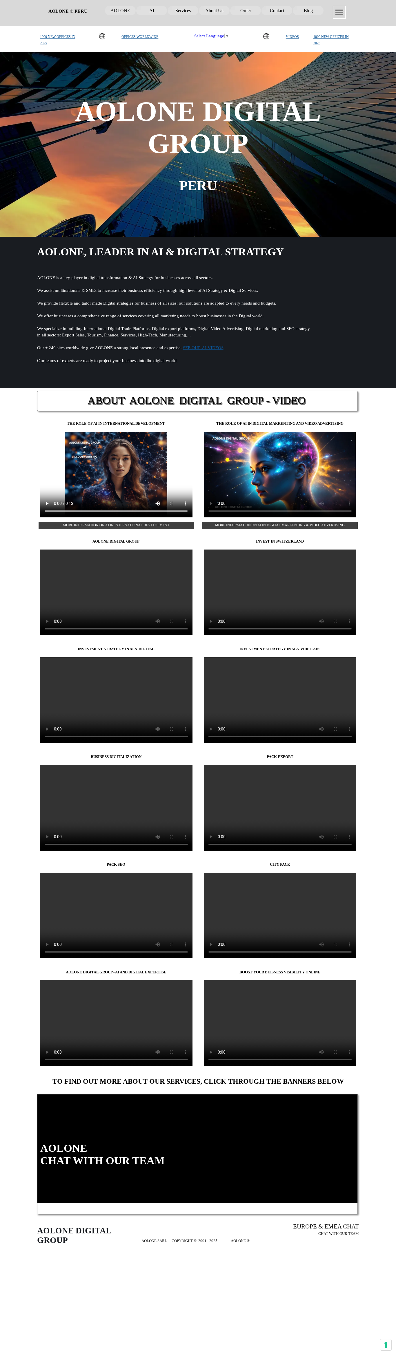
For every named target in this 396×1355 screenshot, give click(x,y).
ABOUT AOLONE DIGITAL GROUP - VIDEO (197, 400)
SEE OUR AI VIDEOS (203, 347)
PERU (198, 185)
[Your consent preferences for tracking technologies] (385, 1344)
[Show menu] (339, 12)
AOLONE (120, 10)
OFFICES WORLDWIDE (139, 37)
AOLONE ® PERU (68, 11)
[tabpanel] (61, 39)
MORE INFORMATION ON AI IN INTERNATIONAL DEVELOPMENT (116, 525)
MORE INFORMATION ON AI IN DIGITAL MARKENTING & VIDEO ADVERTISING (280, 525)
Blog (308, 10)
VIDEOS (292, 37)
